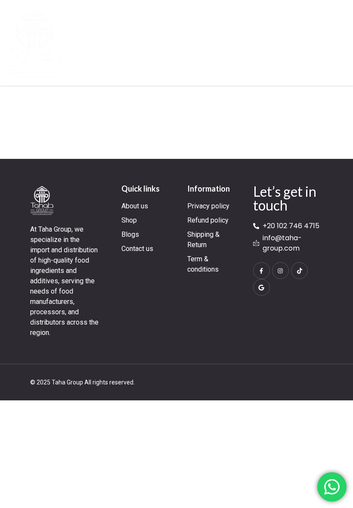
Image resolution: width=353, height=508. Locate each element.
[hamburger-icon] (338, 43)
